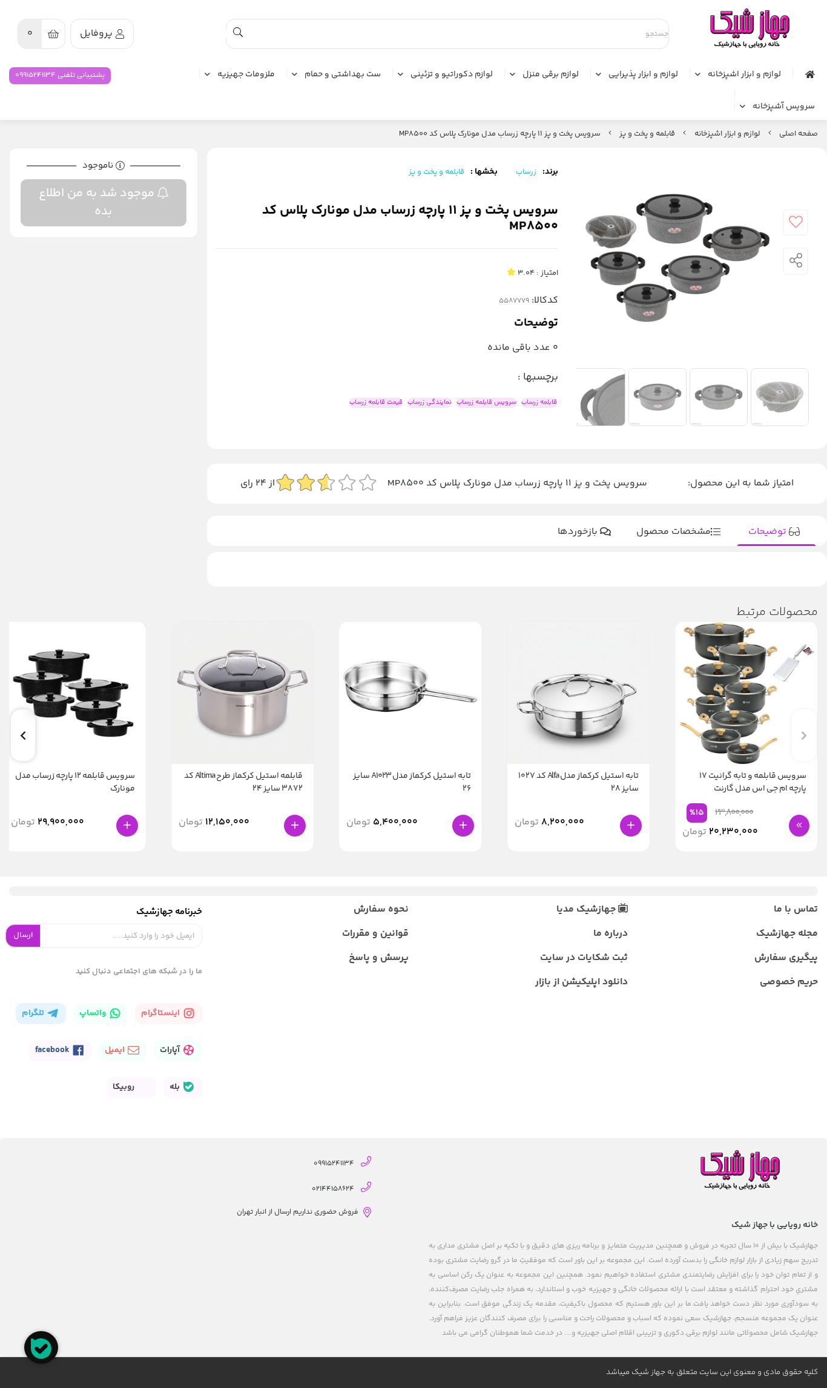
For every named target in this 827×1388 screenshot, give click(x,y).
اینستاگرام (161, 1013)
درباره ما (610, 933)
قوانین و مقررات (375, 933)
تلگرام (34, 1013)
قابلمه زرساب (539, 402)
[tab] (776, 532)
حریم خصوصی (789, 982)
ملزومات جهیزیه (246, 75)
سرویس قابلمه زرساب (486, 402)
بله (176, 1087)
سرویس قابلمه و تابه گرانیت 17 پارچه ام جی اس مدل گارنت (752, 782)
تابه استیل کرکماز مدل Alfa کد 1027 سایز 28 (578, 782)
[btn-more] (799, 825)
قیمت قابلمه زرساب (376, 402)
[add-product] (630, 825)
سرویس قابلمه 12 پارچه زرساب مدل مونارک (75, 782)
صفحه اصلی (798, 134)
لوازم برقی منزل (550, 75)
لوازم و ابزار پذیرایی (643, 75)
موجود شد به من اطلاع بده (98, 202)
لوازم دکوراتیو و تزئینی (451, 75)
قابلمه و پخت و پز (647, 134)
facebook (53, 1050)
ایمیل (116, 1050)
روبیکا (124, 1087)
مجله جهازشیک (787, 933)
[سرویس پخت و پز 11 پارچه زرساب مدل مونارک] (748, 28)
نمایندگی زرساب (429, 402)
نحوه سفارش (381, 909)
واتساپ (93, 1013)
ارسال (23, 935)
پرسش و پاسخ (379, 957)
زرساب (526, 172)
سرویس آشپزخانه (784, 107)
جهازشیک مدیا (587, 909)
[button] (23, 735)
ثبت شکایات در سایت (584, 957)
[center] (238, 34)
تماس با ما (796, 909)
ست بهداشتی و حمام (343, 75)
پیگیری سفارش (786, 957)
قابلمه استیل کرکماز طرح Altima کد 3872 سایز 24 (243, 782)
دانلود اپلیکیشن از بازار (581, 982)
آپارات (171, 1050)
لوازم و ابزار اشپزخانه (744, 75)
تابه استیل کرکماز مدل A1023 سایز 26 (412, 782)
